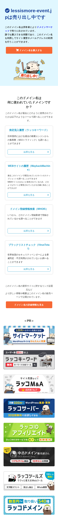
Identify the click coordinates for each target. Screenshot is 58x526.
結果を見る (29, 152)
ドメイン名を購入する (30, 50)
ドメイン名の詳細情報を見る (29, 305)
